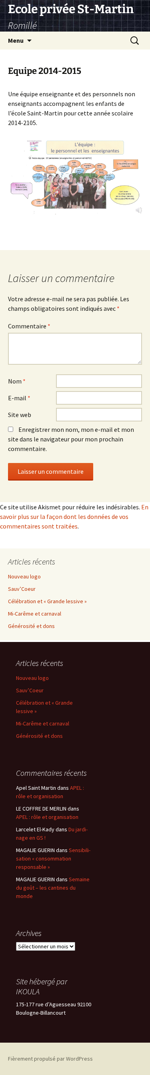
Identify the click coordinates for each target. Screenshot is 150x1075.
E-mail (19, 398)
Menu (16, 40)
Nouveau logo (24, 576)
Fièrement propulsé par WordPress (50, 1058)
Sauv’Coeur (22, 588)
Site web (19, 415)
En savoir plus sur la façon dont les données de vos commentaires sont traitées (74, 516)
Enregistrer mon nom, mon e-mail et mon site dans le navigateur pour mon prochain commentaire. (71, 439)
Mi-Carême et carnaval (34, 613)
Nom (17, 381)
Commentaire (29, 326)
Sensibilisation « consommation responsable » (53, 858)
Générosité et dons (31, 626)
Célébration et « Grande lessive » (47, 601)
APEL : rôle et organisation (47, 817)
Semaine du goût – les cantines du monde (53, 888)
